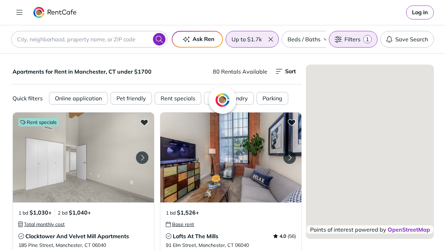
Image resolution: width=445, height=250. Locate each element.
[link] (420, 12)
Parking (272, 98)
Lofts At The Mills (195, 236)
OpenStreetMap (409, 229)
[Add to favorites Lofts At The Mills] (291, 122)
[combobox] (89, 39)
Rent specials (178, 98)
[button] (270, 39)
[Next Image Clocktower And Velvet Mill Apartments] (142, 157)
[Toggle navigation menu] (19, 12)
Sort (290, 71)
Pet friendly (131, 98)
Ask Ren (204, 38)
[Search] (159, 39)
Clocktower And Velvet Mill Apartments (77, 236)
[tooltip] (41, 224)
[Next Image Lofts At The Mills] (289, 157)
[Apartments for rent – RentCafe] (55, 12)
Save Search (411, 39)
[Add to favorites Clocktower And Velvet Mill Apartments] (144, 122)
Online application (78, 98)
